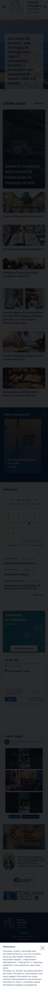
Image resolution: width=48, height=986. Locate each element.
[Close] (42, 948)
